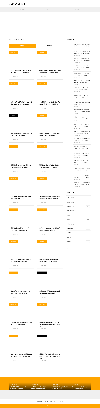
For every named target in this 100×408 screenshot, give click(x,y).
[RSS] (9, 406)
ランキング (49, 9)
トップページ (22, 9)
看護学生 (13, 209)
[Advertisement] (50, 22)
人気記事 (49, 45)
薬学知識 (13, 146)
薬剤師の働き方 (13, 52)
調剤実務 (42, 52)
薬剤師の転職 (13, 241)
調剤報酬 (42, 178)
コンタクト (60, 401)
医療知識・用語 (13, 178)
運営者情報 (39, 401)
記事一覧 (77, 9)
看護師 (13, 115)
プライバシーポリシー (50, 401)
